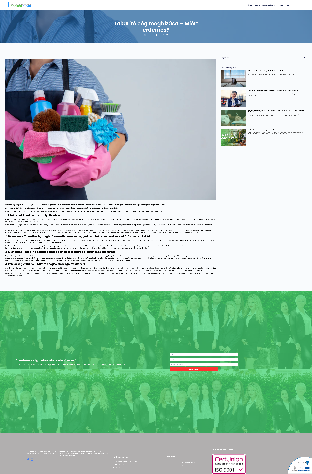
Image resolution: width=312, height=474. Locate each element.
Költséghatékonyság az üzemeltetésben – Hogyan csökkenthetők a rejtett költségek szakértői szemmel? (276, 111)
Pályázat (184, 465)
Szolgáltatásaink (268, 5)
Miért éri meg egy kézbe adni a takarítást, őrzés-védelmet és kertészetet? (273, 90)
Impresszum (185, 460)
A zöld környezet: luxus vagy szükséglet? (262, 130)
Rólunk (257, 5)
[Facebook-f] (28, 459)
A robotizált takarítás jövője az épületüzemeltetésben (266, 71)
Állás (281, 5)
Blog (287, 5)
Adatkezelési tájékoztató (189, 463)
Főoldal (249, 5)
